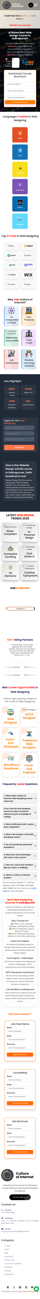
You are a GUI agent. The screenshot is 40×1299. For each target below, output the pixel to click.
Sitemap (8, 1271)
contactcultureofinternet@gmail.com (15, 1231)
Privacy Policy (10, 1260)
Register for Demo (20, 1054)
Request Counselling (20, 1103)
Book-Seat (19, 447)
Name (9, 1027)
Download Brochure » (20, 102)
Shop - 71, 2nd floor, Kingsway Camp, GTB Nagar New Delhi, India (20, 1222)
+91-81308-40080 (8, 1212)
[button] (35, 5)
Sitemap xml (9, 1274)
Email (9, 1036)
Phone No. (11, 1044)
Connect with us (19, 1197)
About (7, 1249)
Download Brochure (20, 1152)
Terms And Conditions (13, 1263)
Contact (7, 1246)
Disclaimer (9, 1267)
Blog (6, 1253)
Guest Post (9, 1256)
